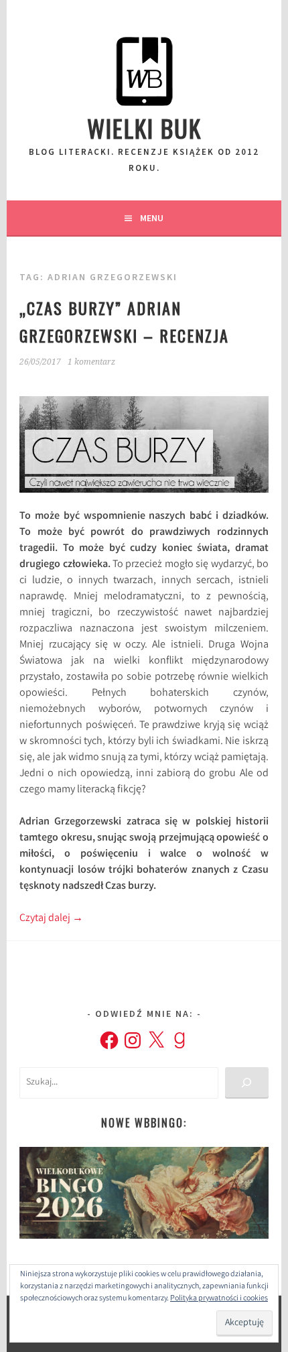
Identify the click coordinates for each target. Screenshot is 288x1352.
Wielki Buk (144, 127)
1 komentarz (91, 362)
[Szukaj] (247, 1083)
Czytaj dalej (51, 918)
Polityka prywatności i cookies (219, 1298)
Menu (151, 218)
